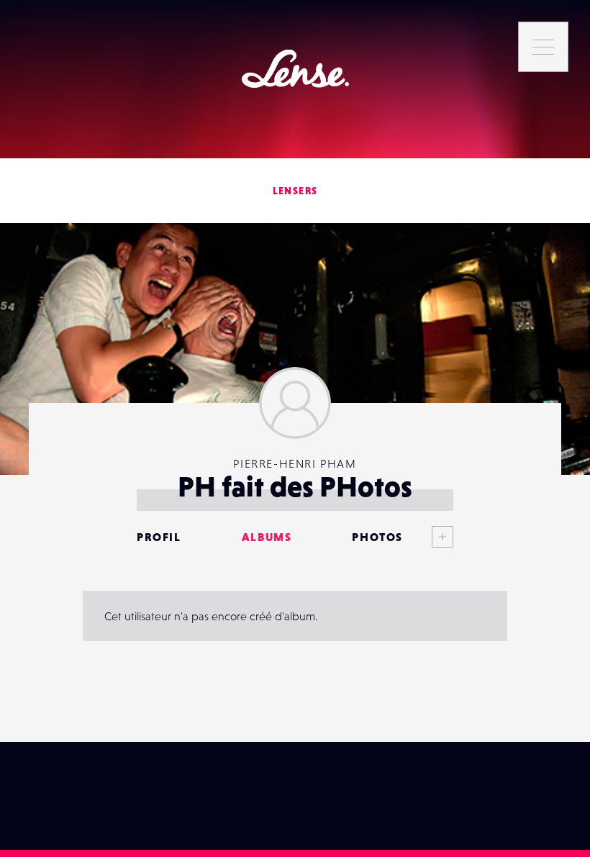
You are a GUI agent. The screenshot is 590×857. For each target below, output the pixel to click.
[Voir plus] (428, 537)
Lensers (295, 190)
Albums (267, 536)
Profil (159, 536)
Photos (377, 536)
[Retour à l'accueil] (295, 69)
